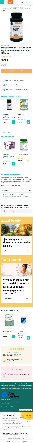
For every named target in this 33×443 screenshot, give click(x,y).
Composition (7, 133)
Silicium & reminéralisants (17, 7)
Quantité (3, 64)
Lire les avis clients (5, 403)
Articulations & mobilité (25, 5)
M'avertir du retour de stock (15, 71)
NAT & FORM (5, 45)
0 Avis (10, 56)
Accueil (3, 5)
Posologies (5, 190)
